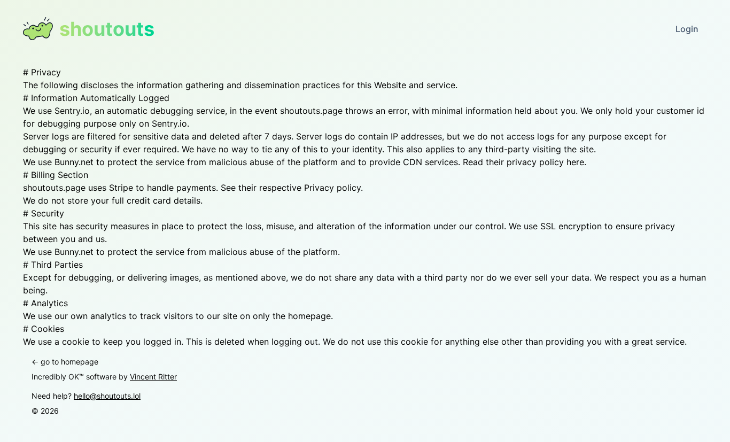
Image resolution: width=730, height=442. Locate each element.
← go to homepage (65, 361)
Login (686, 29)
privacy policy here (545, 162)
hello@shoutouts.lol (107, 395)
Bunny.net (74, 251)
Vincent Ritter (153, 376)
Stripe (121, 187)
